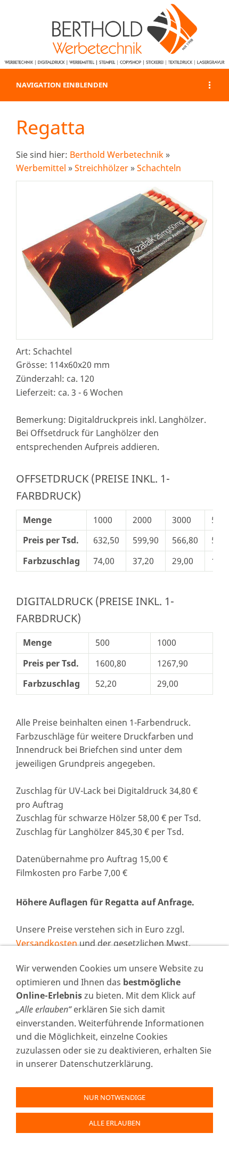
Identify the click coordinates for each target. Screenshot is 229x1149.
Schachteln (159, 168)
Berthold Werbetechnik (116, 154)
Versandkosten (46, 943)
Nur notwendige (114, 1097)
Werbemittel (41, 168)
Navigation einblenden (62, 85)
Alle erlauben (115, 1123)
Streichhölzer (101, 168)
